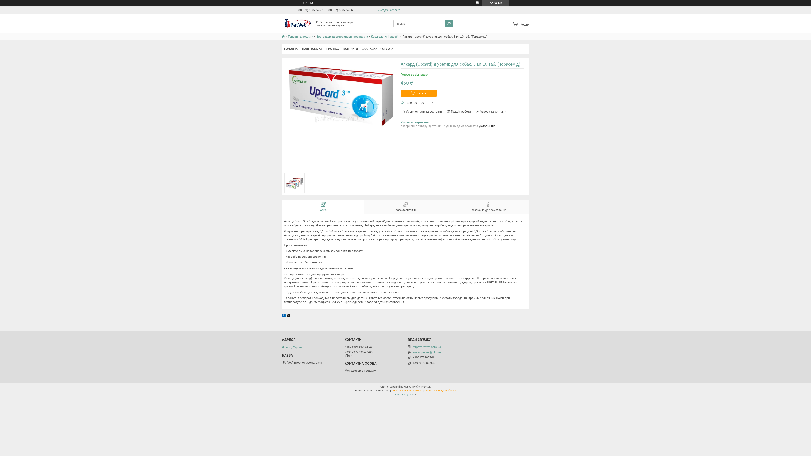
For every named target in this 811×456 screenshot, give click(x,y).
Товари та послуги (300, 36)
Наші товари (312, 48)
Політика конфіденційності (440, 390)
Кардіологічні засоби (385, 36)
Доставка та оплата (377, 48)
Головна (291, 48)
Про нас (332, 48)
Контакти (350, 48)
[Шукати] (449, 23)
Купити (421, 93)
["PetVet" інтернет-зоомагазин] (298, 23)
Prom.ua (426, 386)
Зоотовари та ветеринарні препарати (342, 36)
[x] (288, 316)
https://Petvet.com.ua (427, 347)
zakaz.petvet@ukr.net (427, 352)
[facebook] (284, 316)
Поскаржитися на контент (406, 390)
